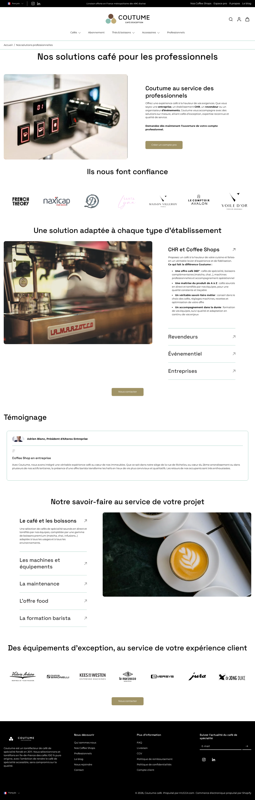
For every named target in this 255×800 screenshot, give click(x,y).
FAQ (139, 742)
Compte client (145, 770)
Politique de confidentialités (154, 764)
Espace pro (220, 3)
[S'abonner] (246, 746)
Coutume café (153, 793)
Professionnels (83, 753)
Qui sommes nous (85, 742)
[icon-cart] (247, 19)
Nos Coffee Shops (200, 3)
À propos (234, 3)
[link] (21, 201)
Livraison (142, 748)
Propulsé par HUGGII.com (178, 793)
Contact (79, 770)
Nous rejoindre (83, 764)
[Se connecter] (239, 19)
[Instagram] (33, 3)
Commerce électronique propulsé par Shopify (223, 793)
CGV (139, 753)
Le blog (246, 3)
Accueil (8, 45)
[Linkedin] (38, 3)
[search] (231, 19)
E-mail (206, 746)
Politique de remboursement (154, 759)
